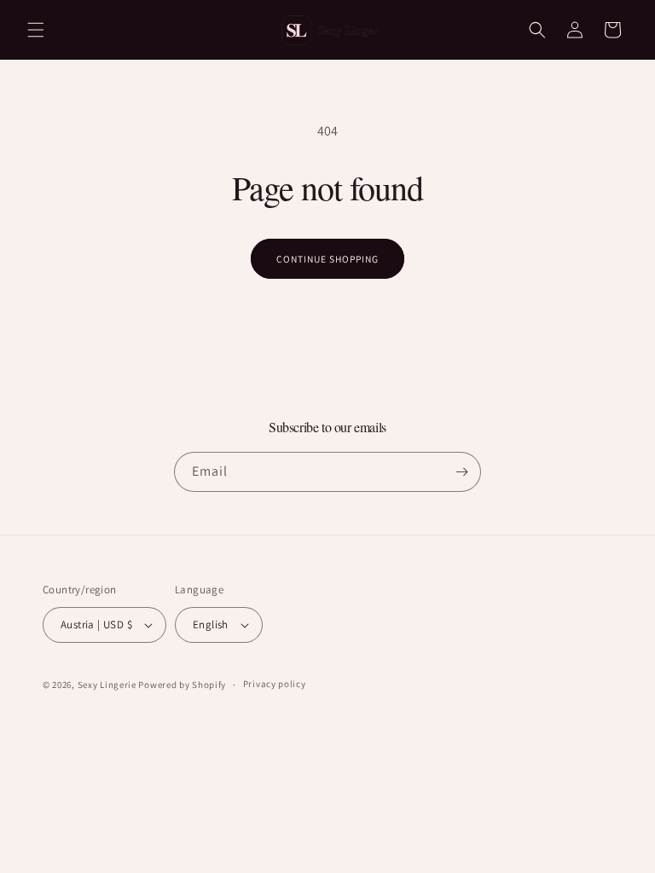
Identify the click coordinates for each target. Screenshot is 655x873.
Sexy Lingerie (108, 685)
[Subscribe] (461, 472)
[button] (36, 30)
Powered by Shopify (182, 685)
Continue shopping (328, 258)
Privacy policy (274, 684)
